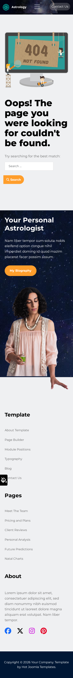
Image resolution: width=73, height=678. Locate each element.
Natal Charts (14, 558)
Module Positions (18, 449)
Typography (13, 459)
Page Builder (14, 440)
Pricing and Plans (18, 520)
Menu (37, 7)
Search (15, 179)
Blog (8, 468)
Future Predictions (19, 549)
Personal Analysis (17, 539)
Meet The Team (16, 511)
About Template (17, 430)
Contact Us (59, 6)
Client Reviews (16, 530)
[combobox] (29, 166)
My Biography (20, 270)
